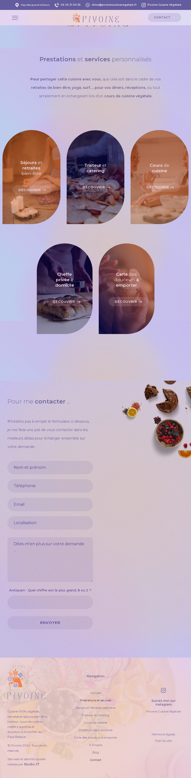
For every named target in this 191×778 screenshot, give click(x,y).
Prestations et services (95, 700)
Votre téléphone (50, 480)
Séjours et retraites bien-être (95, 708)
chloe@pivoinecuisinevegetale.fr (114, 4)
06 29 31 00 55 (71, 4)
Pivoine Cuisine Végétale (164, 4)
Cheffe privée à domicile (95, 730)
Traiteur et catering (95, 715)
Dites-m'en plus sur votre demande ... (50, 535)
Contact (95, 760)
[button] (15, 17)
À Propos (95, 745)
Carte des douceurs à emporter (95, 737)
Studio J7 (31, 764)
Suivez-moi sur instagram (163, 702)
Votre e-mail (50, 498)
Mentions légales (163, 734)
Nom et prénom (50, 461)
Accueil (96, 693)
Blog (95, 752)
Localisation (50, 517)
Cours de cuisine (95, 722)
